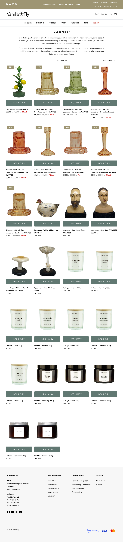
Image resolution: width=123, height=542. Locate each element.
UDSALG (96, 23)
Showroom (100, 481)
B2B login (98, 6)
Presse (99, 484)
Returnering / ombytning (82, 484)
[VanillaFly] (18, 14)
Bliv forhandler (54, 488)
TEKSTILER (75, 23)
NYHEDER (27, 23)
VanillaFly (15, 530)
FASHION (40, 23)
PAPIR (63, 23)
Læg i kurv (19, 103)
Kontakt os (113, 2)
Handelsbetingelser (80, 481)
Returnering (104, 2)
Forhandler (52, 484)
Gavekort (96, 2)
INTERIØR (52, 23)
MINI (86, 23)
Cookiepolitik (77, 492)
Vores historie (53, 492)
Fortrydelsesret (78, 488)
